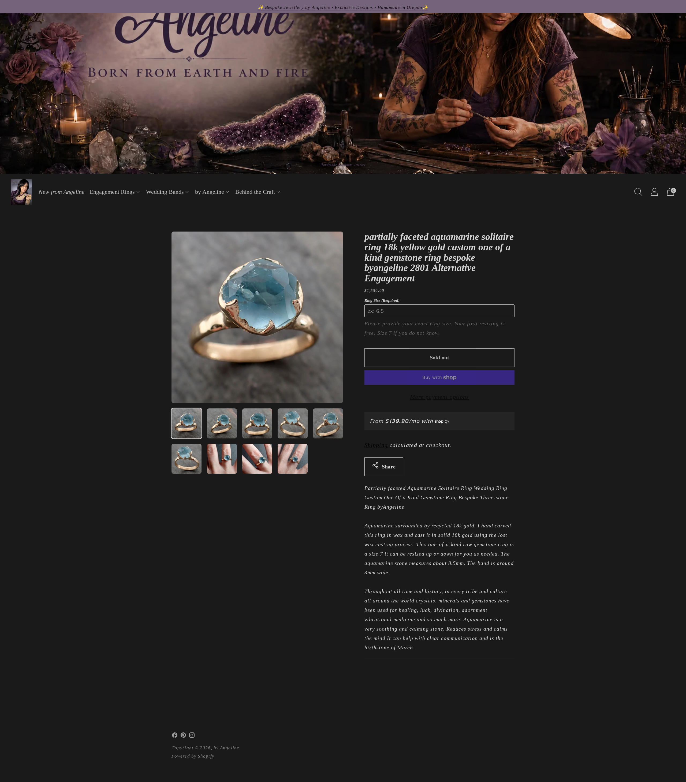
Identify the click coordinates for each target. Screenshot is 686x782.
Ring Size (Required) (382, 300)
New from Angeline (61, 191)
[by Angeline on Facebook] (175, 736)
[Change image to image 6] (187, 459)
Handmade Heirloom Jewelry (343, 165)
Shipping (376, 445)
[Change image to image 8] (257, 459)
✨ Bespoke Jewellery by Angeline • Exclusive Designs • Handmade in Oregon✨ (343, 7)
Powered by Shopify (193, 756)
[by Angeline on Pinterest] (183, 736)
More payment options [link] (439, 396)
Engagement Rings (112, 191)
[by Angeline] (21, 192)
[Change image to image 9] (293, 459)
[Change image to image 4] (293, 423)
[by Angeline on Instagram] (192, 736)
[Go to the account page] (654, 191)
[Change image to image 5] (328, 423)
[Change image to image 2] (222, 423)
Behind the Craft (255, 191)
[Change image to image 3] (257, 423)
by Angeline (209, 191)
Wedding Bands (165, 191)
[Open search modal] (638, 191)
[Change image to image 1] (187, 423)
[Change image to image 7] (222, 459)
